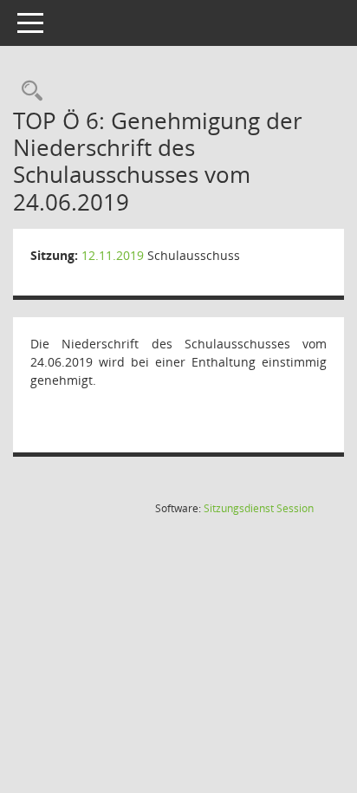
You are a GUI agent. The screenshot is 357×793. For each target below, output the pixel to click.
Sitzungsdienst (259, 508)
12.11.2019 (112, 255)
